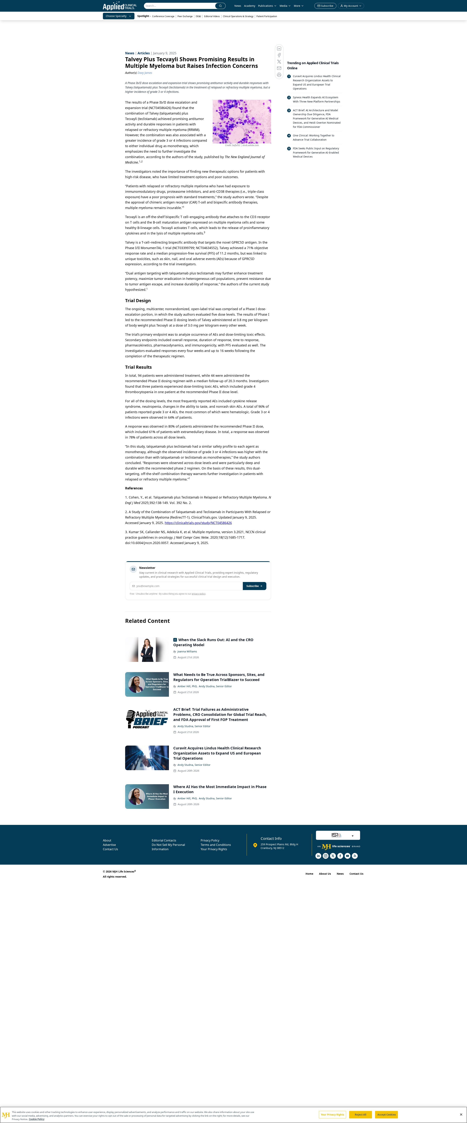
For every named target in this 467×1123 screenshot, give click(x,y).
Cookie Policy (36, 1119)
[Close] (461, 1114)
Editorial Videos (212, 16)
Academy (249, 5)
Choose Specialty (116, 16)
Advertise (109, 845)
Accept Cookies (386, 1114)
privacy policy (198, 593)
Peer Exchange (185, 16)
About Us (325, 873)
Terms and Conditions (216, 845)
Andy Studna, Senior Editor (215, 686)
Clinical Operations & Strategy (238, 16)
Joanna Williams (187, 651)
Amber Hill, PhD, (187, 686)
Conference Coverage (163, 16)
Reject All (360, 1114)
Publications (265, 5)
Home (309, 873)
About (107, 840)
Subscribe (252, 586)
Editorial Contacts (164, 840)
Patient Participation (266, 16)
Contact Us (110, 849)
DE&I (198, 16)
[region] (233, 1115)
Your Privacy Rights (214, 849)
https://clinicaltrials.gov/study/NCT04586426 (198, 523)
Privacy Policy (210, 840)
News (237, 5)
